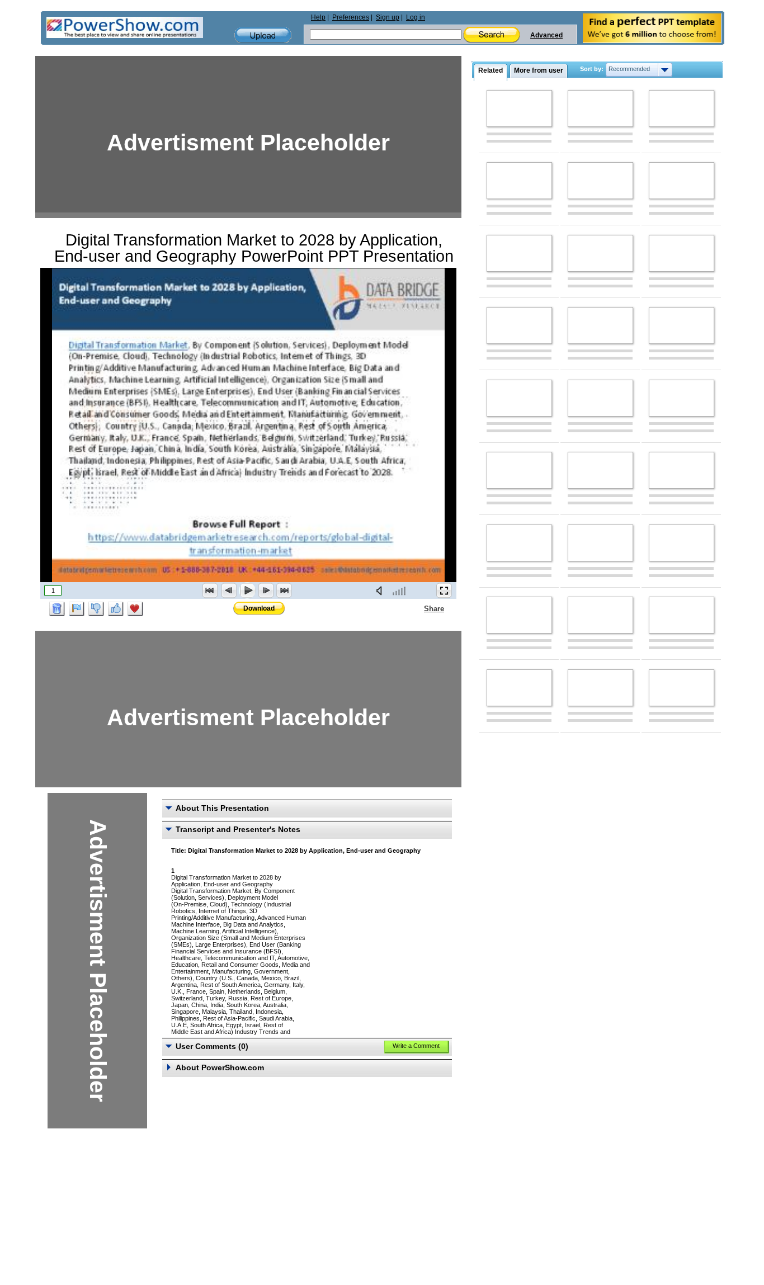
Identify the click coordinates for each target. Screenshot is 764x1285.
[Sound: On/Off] (381, 590)
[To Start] (210, 590)
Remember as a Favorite (135, 609)
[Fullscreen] (444, 590)
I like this (116, 609)
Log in (415, 17)
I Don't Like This (96, 609)
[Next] (265, 590)
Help (318, 17)
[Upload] (262, 35)
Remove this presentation (57, 609)
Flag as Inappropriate (76, 609)
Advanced (546, 35)
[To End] (284, 590)
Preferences (350, 17)
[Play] (247, 590)
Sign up (387, 17)
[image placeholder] (519, 108)
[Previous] (228, 590)
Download (259, 608)
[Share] (417, 608)
